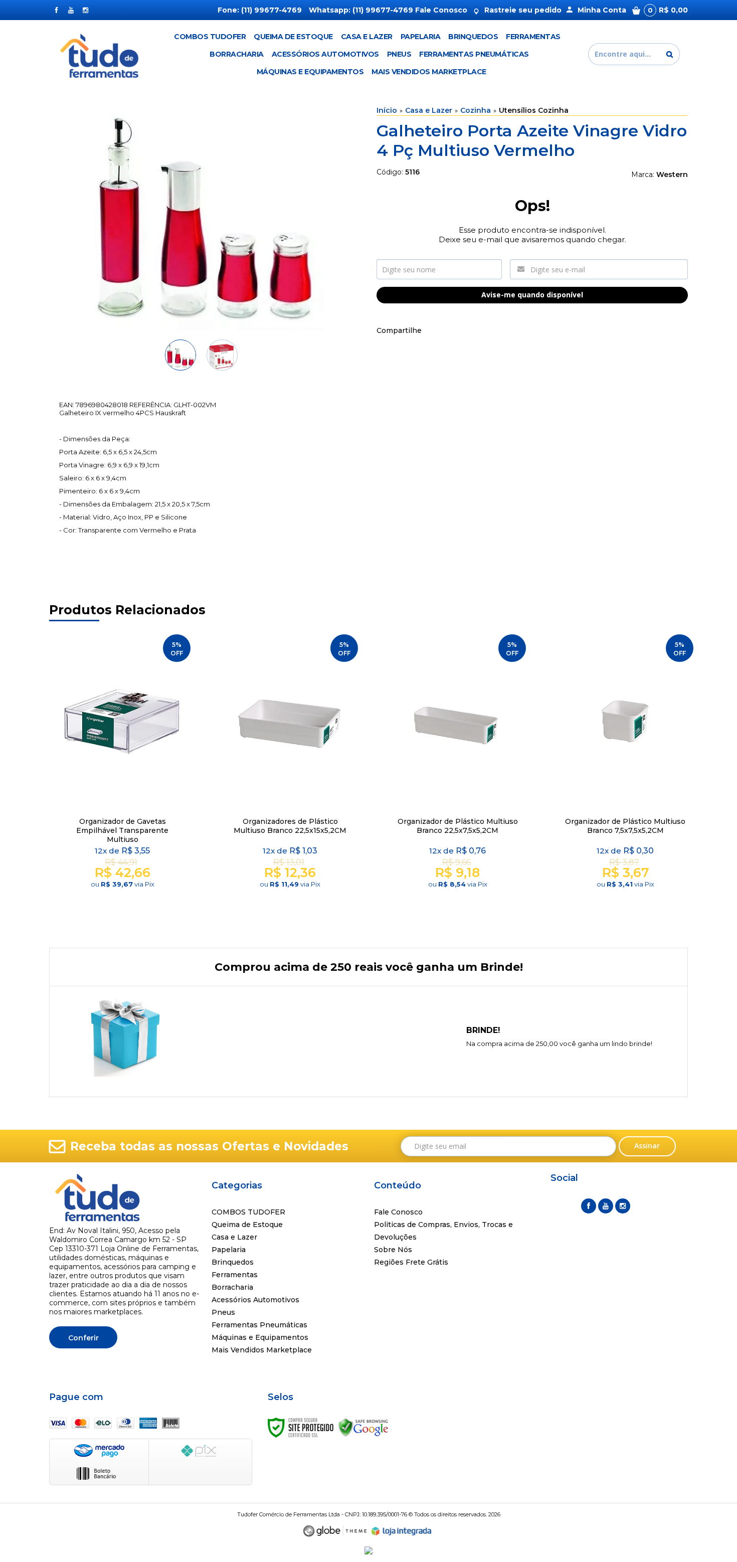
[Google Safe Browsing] (363, 1427)
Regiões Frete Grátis (411, 1262)
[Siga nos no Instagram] (85, 10)
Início (387, 110)
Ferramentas (235, 1274)
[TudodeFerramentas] (101, 54)
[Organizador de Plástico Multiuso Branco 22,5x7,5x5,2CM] (457, 778)
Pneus (223, 1312)
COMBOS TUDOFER (248, 1212)
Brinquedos (233, 1262)
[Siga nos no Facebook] (56, 10)
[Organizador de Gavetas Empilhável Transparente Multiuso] (122, 778)
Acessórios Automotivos (255, 1299)
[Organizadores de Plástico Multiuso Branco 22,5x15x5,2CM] (290, 778)
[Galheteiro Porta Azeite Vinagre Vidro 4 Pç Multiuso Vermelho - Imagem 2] (222, 355)
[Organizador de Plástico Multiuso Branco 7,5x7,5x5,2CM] (625, 778)
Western (672, 174)
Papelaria (229, 1249)
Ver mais (124, 907)
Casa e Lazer (428, 110)
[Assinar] (647, 1146)
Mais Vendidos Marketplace (262, 1349)
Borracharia (232, 1287)
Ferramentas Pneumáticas (259, 1324)
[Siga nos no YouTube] (605, 1205)
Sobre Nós (393, 1249)
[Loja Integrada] (402, 1531)
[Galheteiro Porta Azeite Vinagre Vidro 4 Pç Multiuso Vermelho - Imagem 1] (180, 355)
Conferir (83, 1337)
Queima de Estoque (247, 1224)
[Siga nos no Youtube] (71, 10)
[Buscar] (669, 54)
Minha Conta (602, 10)
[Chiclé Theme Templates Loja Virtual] (334, 1531)
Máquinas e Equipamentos (260, 1337)
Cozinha (475, 110)
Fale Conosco (441, 10)
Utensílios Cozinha (534, 110)
